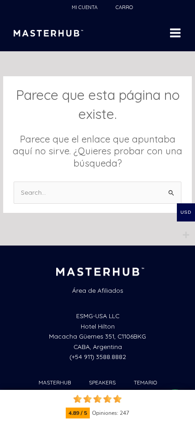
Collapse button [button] (187, 398)
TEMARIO (145, 382)
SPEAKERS (102, 382)
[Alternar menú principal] (175, 33)
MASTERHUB (55, 382)
